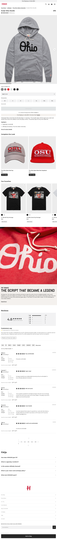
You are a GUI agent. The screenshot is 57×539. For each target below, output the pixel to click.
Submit (54, 527)
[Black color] (2, 215)
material (28, 345)
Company (3, 511)
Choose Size (28, 108)
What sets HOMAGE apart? (9, 475)
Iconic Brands (4, 505)
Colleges (9, 8)
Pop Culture (3, 498)
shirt (33, 345)
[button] (51, 4)
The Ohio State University (19, 8)
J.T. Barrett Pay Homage (7, 217)
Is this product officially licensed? (10, 466)
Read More (4, 301)
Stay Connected (4, 508)
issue (14, 345)
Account (3, 518)
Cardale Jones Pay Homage (33, 217)
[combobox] (7, 348)
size (3, 345)
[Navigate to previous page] (28, 440)
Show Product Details (6, 129)
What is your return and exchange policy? (13, 470)
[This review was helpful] (12, 365)
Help (2, 515)
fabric (9, 345)
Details (38, 114)
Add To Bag (4, 174)
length (18, 345)
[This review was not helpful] (15, 365)
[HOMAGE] (4, 4)
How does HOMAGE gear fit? (9, 457)
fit (5, 345)
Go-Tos (2, 501)
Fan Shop (3, 8)
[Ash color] (4, 215)
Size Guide (3, 103)
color (23, 345)
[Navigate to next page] (28, 443)
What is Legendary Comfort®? (10, 462)
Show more (38, 345)
